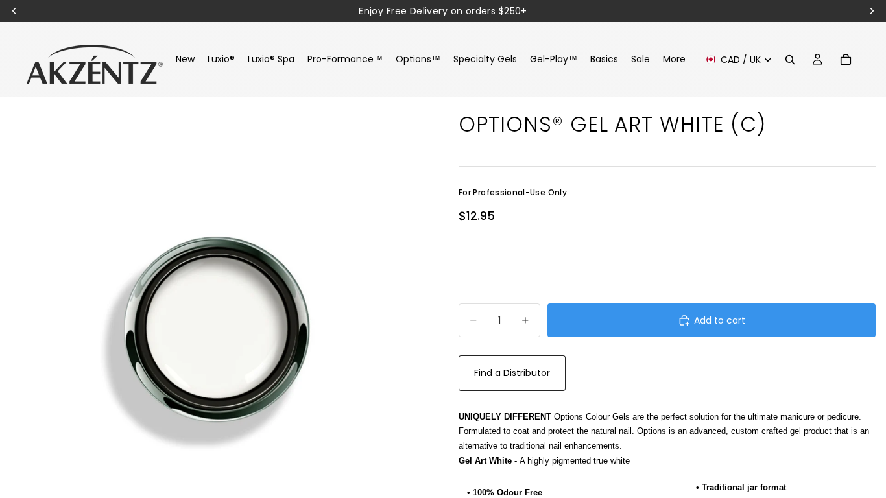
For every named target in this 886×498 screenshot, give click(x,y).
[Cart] (846, 59)
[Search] (790, 59)
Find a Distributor (512, 372)
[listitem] (674, 59)
